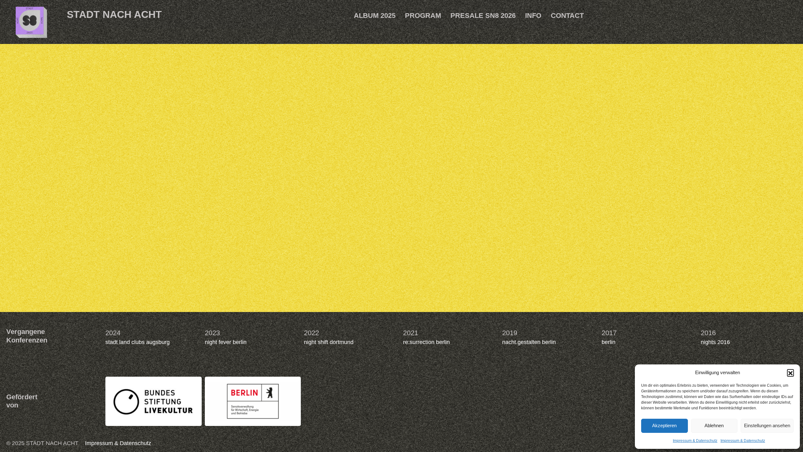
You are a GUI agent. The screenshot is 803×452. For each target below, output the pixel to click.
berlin (608, 342)
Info (533, 15)
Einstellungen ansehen (767, 425)
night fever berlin (226, 342)
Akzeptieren (664, 425)
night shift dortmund (329, 342)
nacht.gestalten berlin (529, 342)
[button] (790, 372)
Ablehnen (714, 425)
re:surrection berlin (426, 342)
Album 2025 (375, 15)
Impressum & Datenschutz (695, 441)
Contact (567, 15)
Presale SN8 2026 (483, 15)
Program (423, 15)
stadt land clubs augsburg (137, 342)
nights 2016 (715, 342)
